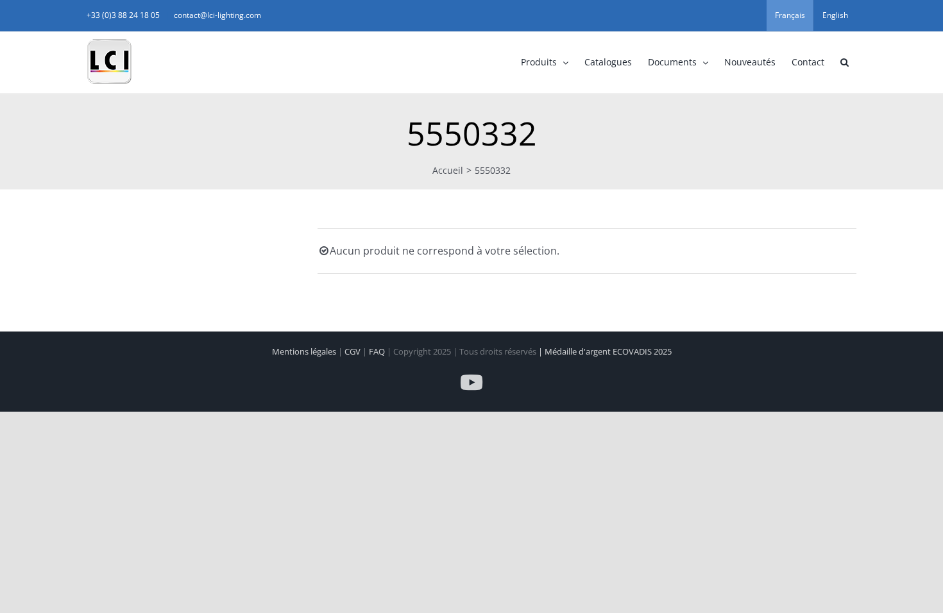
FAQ (378, 351)
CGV (353, 351)
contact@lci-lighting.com (217, 15)
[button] (844, 62)
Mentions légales (305, 351)
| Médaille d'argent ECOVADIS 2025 (605, 351)
